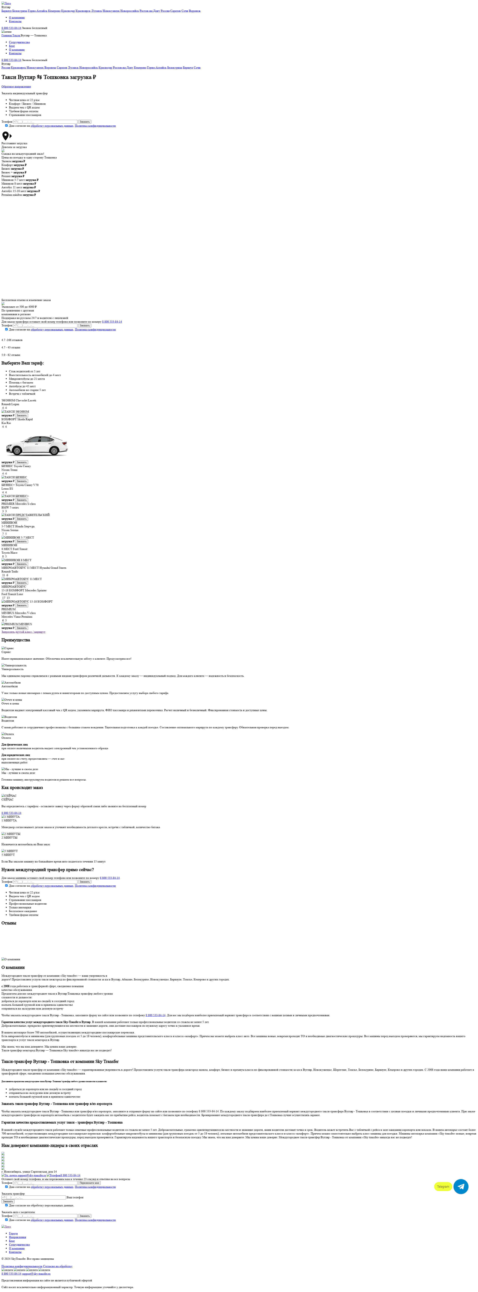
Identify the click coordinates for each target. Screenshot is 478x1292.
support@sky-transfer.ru (31, 1175)
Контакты (15, 21)
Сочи (184, 11)
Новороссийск (129, 11)
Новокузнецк (111, 11)
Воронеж (195, 11)
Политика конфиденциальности (95, 125)
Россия (165, 11)
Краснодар (68, 11)
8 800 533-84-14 (11, 28)
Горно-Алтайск (37, 11)
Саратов (175, 11)
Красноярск (83, 11)
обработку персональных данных (52, 125)
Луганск (96, 11)
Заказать (22, 415)
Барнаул (6, 11)
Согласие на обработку (57, 1266)
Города (13, 1233)
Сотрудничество (19, 42)
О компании (17, 17)
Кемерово (54, 11)
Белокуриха (19, 11)
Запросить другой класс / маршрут (23, 631)
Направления (17, 1237)
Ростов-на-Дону (150, 11)
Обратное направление (16, 86)
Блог (12, 46)
